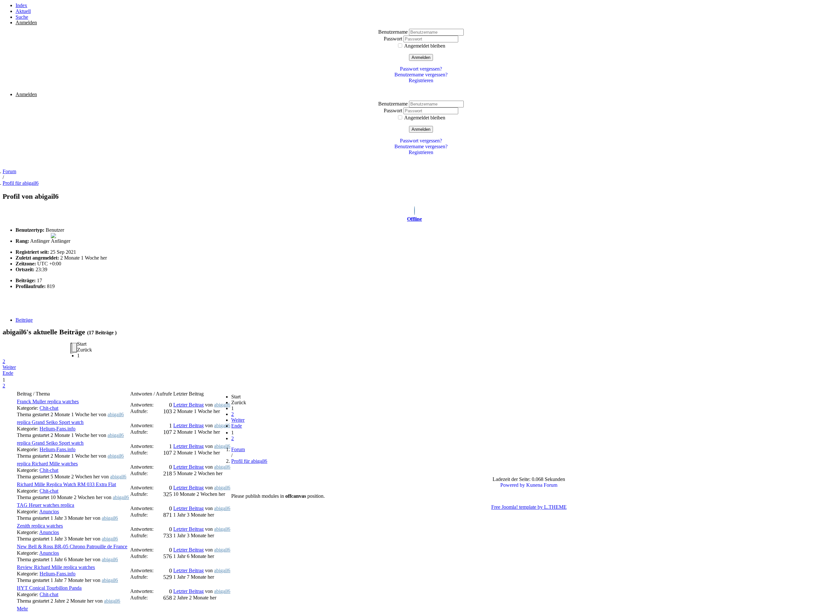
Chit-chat (49, 408)
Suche (22, 17)
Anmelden (421, 57)
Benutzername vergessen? (421, 74)
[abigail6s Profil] (414, 211)
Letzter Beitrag (188, 404)
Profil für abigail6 (21, 183)
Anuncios (49, 511)
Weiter (9, 367)
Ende (8, 373)
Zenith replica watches (40, 526)
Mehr (22, 608)
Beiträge (24, 320)
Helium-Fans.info (57, 428)
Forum (9, 171)
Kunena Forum (541, 485)
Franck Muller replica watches (48, 401)
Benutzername (393, 32)
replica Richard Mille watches (47, 463)
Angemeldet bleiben (424, 46)
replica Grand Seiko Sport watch (50, 422)
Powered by (512, 485)
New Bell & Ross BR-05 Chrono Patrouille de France (72, 546)
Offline (414, 219)
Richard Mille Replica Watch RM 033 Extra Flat (66, 484)
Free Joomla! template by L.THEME (529, 507)
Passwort (393, 38)
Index (21, 5)
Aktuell (23, 11)
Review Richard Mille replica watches (56, 567)
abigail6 (116, 414)
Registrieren (421, 80)
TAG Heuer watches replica (45, 505)
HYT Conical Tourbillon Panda (49, 588)
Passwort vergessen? (421, 69)
